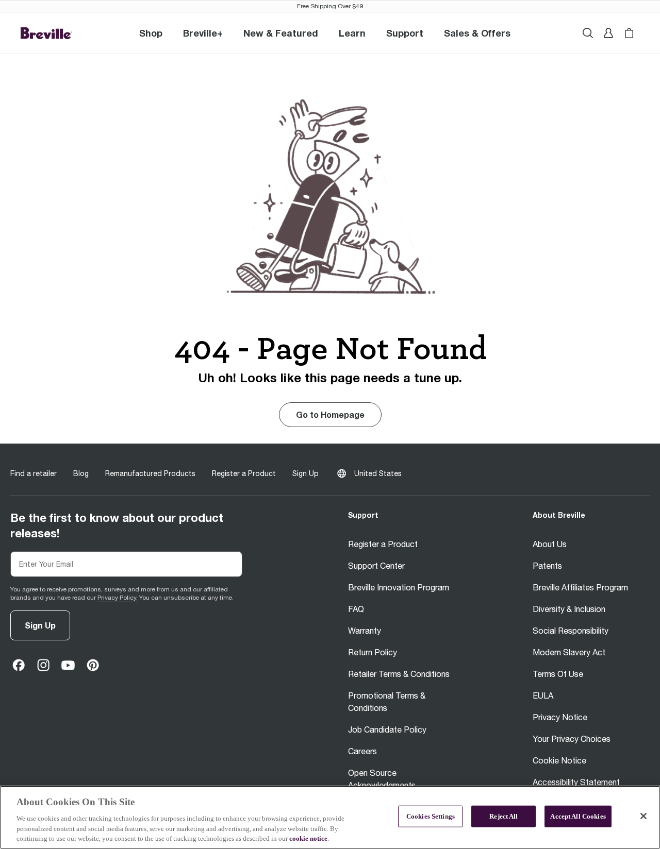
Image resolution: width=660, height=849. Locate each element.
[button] (203, 33)
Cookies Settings (430, 816)
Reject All (503, 816)
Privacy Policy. (117, 597)
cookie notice (308, 838)
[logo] (46, 33)
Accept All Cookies (577, 816)
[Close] (643, 816)
